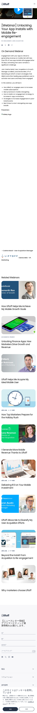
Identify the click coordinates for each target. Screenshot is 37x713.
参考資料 (4, 685)
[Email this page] (2, 45)
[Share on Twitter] (5, 45)
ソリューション (6, 677)
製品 (3, 669)
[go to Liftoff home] (5, 4)
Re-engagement (6, 41)
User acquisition (17, 41)
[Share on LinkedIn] (8, 45)
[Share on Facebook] (11, 45)
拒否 (26, 709)
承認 (10, 709)
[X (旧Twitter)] (5, 657)
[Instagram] (9, 657)
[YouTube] (12, 657)
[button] (34, 4)
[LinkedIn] (2, 657)
